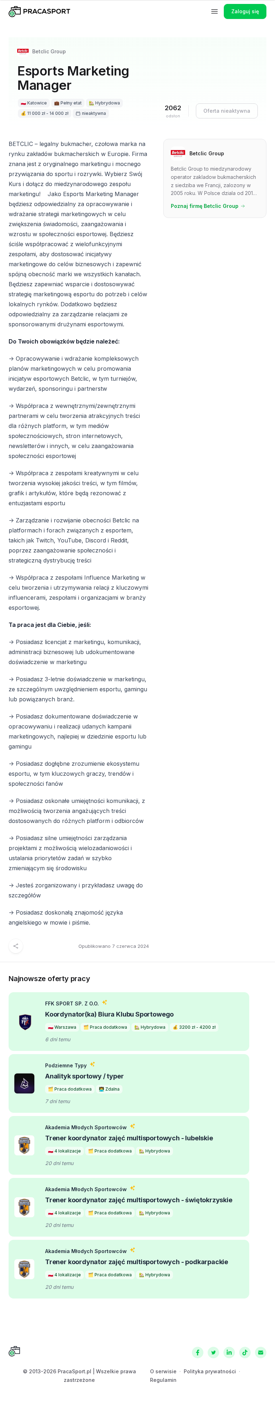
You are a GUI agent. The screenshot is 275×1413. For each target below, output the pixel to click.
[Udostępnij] (16, 946)
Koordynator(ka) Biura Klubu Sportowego (109, 1014)
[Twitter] (213, 1352)
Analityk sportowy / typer (84, 1076)
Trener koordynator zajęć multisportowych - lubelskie (129, 1138)
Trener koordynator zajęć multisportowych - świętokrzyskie (138, 1200)
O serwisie (163, 1371)
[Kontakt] (260, 1352)
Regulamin (163, 1380)
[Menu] (214, 11)
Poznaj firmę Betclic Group (204, 206)
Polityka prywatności (210, 1371)
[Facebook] (197, 1352)
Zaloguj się (245, 11)
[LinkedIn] (229, 1352)
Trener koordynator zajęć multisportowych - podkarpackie (136, 1262)
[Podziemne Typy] (24, 1083)
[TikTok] (245, 1352)
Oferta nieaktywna (226, 111)
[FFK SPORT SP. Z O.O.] (24, 1022)
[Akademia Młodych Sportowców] (24, 1145)
